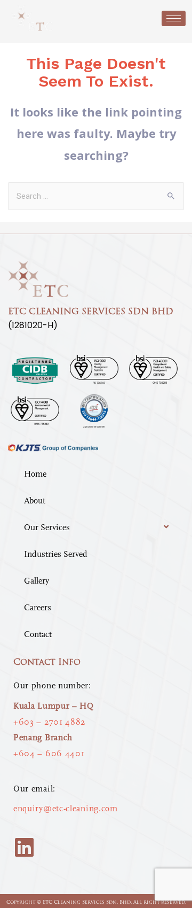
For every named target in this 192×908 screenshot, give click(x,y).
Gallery (36, 581)
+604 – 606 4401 (49, 753)
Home (35, 474)
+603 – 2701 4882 (49, 722)
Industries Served (55, 554)
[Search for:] (96, 195)
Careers (37, 607)
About (34, 501)
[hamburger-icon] (174, 18)
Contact (38, 634)
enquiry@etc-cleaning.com (65, 808)
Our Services (47, 527)
